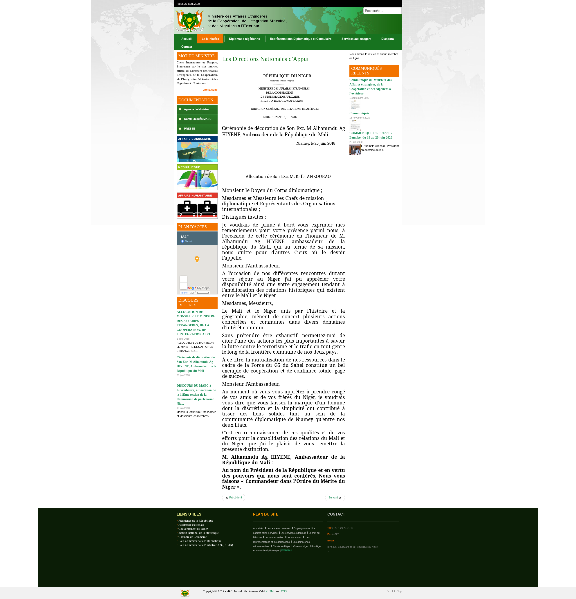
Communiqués (359, 113)
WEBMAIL (287, 550)
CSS (284, 591)
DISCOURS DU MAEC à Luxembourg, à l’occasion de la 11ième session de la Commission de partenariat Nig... (196, 394)
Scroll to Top (394, 591)
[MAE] (230, 20)
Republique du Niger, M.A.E (185, 593)
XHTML (270, 591)
